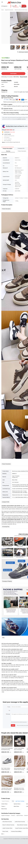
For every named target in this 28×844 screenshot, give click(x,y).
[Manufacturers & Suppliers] (14, 2)
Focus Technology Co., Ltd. (17, 838)
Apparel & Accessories (9, 9)
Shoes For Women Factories (8, 825)
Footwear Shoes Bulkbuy (16, 831)
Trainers (3, 806)
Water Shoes (16, 806)
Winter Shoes (4, 808)
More (2, 834)
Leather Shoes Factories (20, 821)
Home (2, 9)
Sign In (3, 142)
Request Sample (23, 76)
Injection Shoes (17, 804)
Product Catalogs (20, 801)
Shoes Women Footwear (22, 825)
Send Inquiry (13, 73)
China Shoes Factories (7, 821)
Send (13, 725)
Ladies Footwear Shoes (7, 828)
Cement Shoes (4, 804)
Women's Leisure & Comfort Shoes (21, 9)
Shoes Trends (5, 831)
